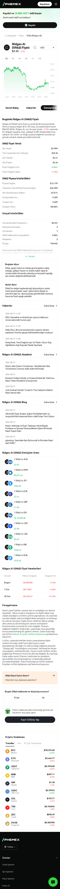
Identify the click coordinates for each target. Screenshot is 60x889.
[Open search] (35, 47)
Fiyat (21, 35)
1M (19, 59)
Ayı (43, 697)
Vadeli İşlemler (8, 865)
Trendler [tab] (9, 743)
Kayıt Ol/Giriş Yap (30, 719)
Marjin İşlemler (8, 879)
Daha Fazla (49, 305)
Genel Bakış (12, 107)
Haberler (31, 107)
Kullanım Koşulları (20, 634)
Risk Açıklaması (38, 634)
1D (7, 59)
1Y (33, 59)
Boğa (16, 697)
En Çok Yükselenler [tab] (33, 743)
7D (13, 59)
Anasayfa (11, 35)
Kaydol (31, 25)
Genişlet (31, 256)
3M (26, 59)
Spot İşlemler (7, 872)
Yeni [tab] (19, 743)
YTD (39, 59)
